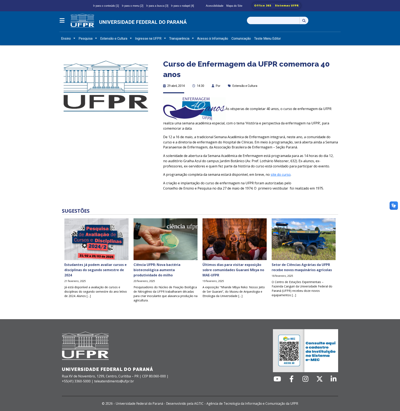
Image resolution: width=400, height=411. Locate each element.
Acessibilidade (214, 5)
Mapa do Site (234, 5)
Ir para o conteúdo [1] (106, 5)
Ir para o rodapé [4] (182, 5)
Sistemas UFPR (287, 5)
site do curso (281, 174)
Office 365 (262, 5)
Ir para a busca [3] (157, 5)
